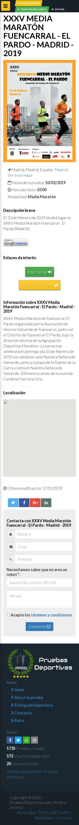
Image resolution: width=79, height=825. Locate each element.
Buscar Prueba (30, 3)
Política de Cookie (53, 812)
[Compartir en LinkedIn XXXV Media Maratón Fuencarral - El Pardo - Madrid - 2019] (46, 502)
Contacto (63, 817)
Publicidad (44, 817)
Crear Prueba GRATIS (33, 9)
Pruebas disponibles (24, 771)
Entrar (59, 9)
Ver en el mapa (20, 175)
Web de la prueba (37, 285)
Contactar (38, 626)
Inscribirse (37, 271)
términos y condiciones (51, 614)
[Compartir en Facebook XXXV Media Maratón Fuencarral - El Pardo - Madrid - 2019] (24, 502)
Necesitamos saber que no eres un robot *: (37, 572)
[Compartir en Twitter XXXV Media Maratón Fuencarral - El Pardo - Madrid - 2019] (13, 502)
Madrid (61, 169)
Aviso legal (26, 812)
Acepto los (41, 614)
